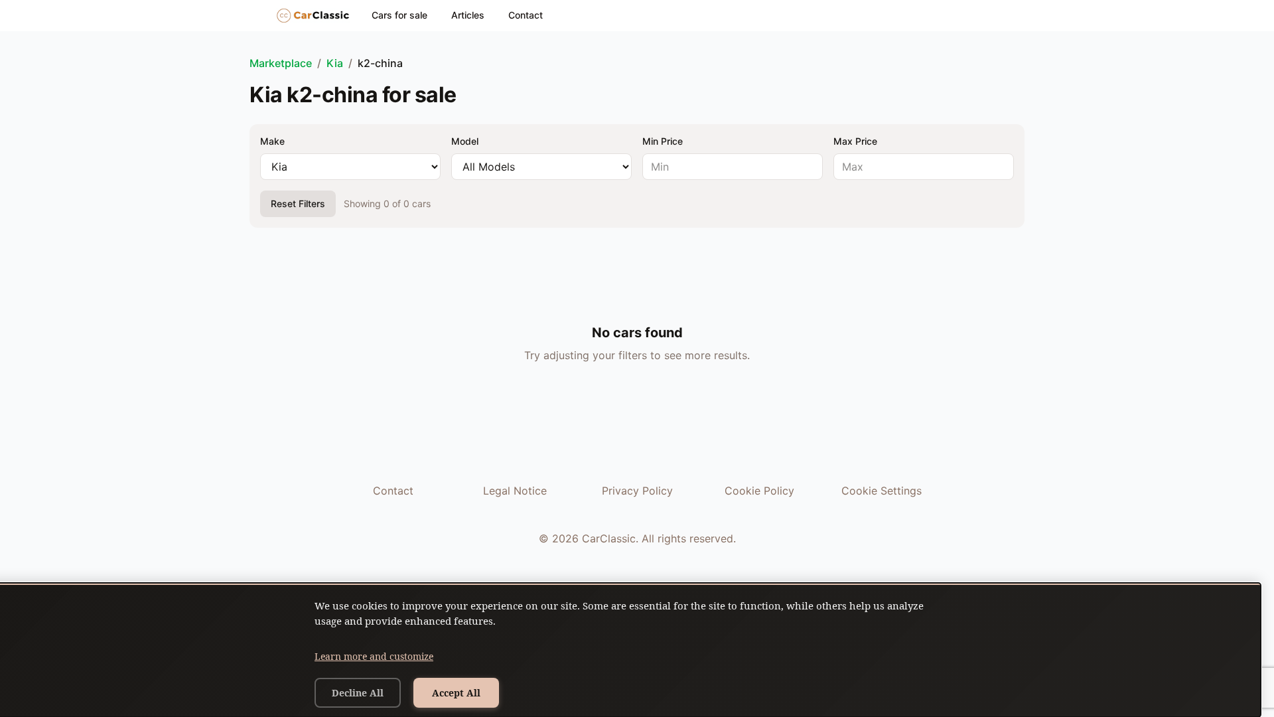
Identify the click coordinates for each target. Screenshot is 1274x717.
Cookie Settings (881, 490)
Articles (467, 15)
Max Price (855, 141)
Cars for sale (399, 15)
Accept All (456, 692)
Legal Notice (515, 490)
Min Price (662, 141)
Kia (334, 63)
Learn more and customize (374, 656)
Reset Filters (298, 203)
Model (464, 141)
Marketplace (280, 63)
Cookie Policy (759, 490)
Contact (525, 15)
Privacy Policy (637, 490)
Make (272, 141)
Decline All (358, 692)
